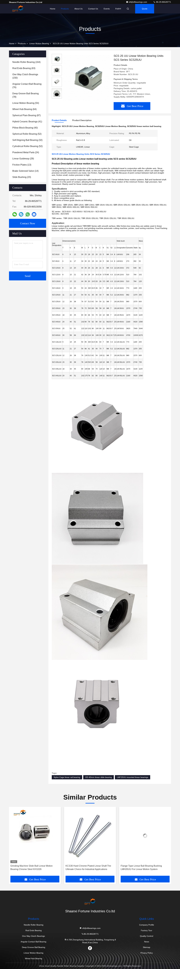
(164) (26, 62)
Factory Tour (146, 930)
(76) (26, 86)
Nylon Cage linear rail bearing (67, 777)
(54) (25, 103)
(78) (25, 95)
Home (52, 9)
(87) (26, 115)
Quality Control (146, 936)
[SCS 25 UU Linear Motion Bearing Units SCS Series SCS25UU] (86, 77)
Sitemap (146, 947)
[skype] (21, 214)
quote (144, 9)
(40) (25, 128)
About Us (78, 9)
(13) (21, 165)
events (107, 9)
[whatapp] (28, 214)
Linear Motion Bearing (39, 43)
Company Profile (146, 925)
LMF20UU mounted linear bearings (132, 777)
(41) (27, 121)
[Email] (34, 214)
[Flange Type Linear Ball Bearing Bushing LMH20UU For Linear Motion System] (90, 835)
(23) (21, 177)
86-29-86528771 (163, 2)
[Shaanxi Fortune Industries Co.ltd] (18, 8)
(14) (25, 171)
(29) (23, 158)
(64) (24, 109)
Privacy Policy (146, 953)
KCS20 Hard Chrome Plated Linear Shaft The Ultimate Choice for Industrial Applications (143, 867)
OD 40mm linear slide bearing (98, 777)
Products (65, 9)
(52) (26, 134)
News (146, 942)
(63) (23, 68)
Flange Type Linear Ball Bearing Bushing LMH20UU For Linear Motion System (86, 867)
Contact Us (93, 9)
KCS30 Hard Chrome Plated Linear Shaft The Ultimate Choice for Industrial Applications (33, 867)
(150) (25, 76)
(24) (25, 152)
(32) (27, 140)
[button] (14, 842)
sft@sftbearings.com (138, 2)
